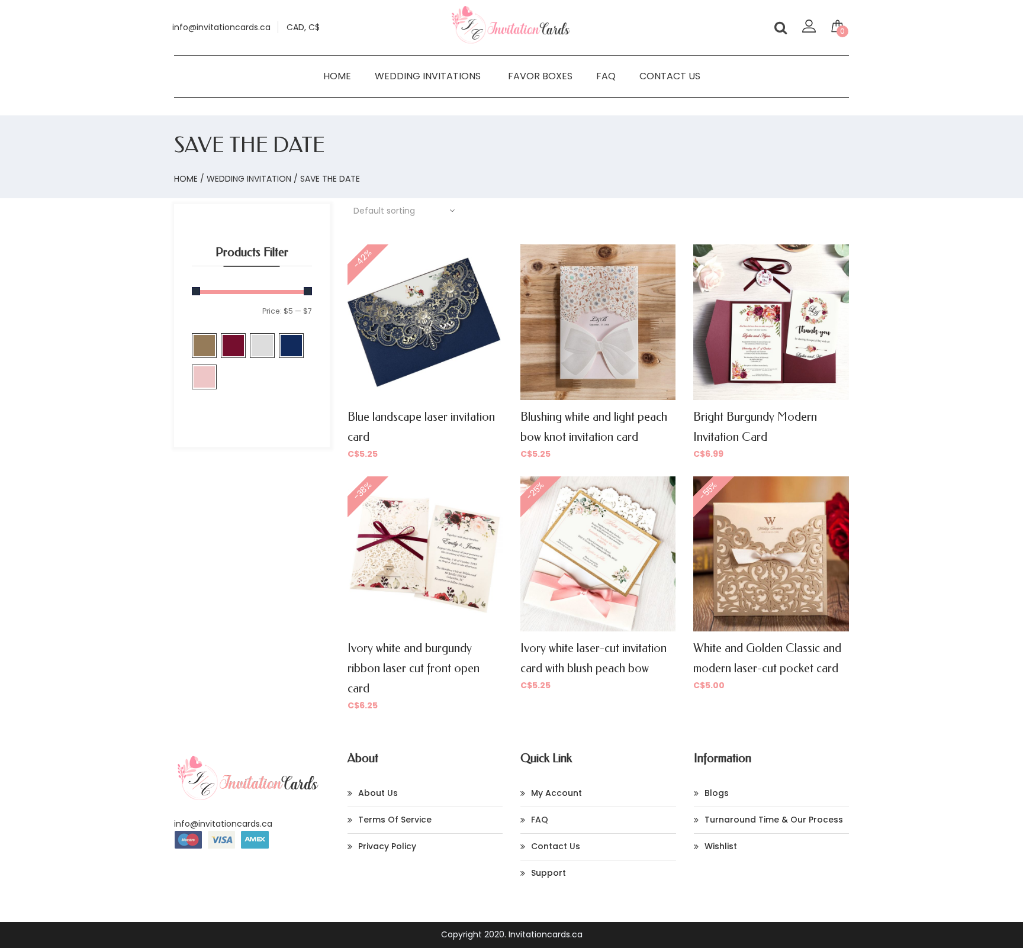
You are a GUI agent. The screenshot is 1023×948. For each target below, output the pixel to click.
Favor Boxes (540, 76)
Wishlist (720, 846)
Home (337, 76)
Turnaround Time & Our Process (773, 820)
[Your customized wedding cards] (511, 42)
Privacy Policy (387, 846)
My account (556, 793)
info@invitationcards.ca (223, 824)
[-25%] (597, 553)
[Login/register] (808, 29)
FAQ (606, 76)
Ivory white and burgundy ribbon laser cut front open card (414, 668)
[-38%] (425, 553)
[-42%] (425, 321)
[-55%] (770, 553)
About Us (378, 793)
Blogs (716, 793)
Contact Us (669, 76)
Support (548, 873)
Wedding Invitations (428, 76)
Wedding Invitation (249, 179)
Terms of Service (395, 820)
